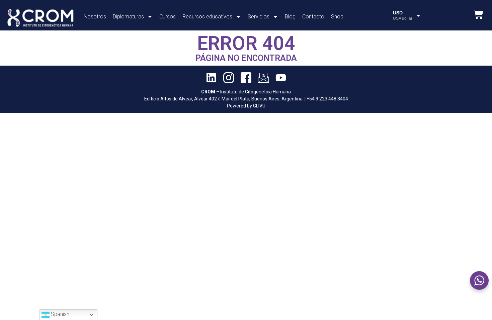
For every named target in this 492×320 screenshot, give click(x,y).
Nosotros (95, 16)
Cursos (167, 16)
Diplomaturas (128, 16)
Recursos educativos (207, 16)
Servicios (258, 16)
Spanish (59, 314)
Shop (337, 16)
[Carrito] (478, 14)
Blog (290, 16)
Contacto (313, 16)
